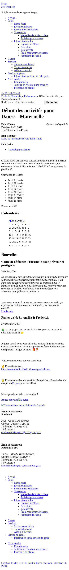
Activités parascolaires (32, 38)
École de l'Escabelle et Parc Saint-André (21, 138)
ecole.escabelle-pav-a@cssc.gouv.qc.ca (21, 432)
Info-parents (27, 50)
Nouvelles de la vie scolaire (34, 35)
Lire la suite (7, 311)
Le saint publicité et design (38, 563)
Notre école (20, 23)
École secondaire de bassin (34, 52)
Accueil (12, 18)
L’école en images (23, 26)
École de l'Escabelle (11, 96)
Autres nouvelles (9, 399)
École (8, 5)
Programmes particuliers (26, 29)
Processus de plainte (24, 87)
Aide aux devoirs (22, 70)
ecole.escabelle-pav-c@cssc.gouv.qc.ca (21, 465)
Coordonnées (21, 82)
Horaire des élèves (30, 44)
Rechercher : (7, 102)
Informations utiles (23, 41)
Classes (11, 58)
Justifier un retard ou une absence (31, 84)
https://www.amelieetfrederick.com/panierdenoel (25, 369)
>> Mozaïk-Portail (10, 93)
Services (12, 61)
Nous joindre (14, 79)
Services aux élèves (24, 64)
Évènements (30, 96)
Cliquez (16, 383)
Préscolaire (26, 47)
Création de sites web (12, 563)
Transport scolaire (23, 67)
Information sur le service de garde (31, 76)
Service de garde (16, 73)
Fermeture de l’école (31, 55)
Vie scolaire (20, 32)
